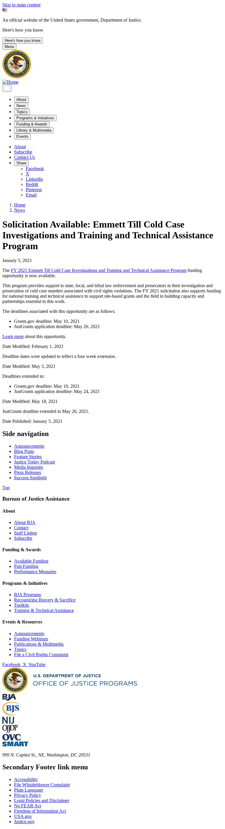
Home (19, 204)
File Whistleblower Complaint (42, 784)
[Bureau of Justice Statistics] (11, 713)
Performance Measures (35, 571)
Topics (20, 649)
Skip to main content (21, 4)
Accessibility (26, 779)
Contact (21, 527)
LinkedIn (34, 179)
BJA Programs (27, 594)
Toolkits (21, 605)
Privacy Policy (27, 795)
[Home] (10, 82)
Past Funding (26, 566)
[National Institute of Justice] (8, 722)
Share (21, 163)
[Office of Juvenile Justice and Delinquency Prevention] (10, 731)
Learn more (13, 336)
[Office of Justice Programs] (16, 76)
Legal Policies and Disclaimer (41, 800)
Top (6, 487)
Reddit (32, 184)
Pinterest (34, 189)
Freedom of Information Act (40, 811)
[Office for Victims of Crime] (11, 738)
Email (31, 194)
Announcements (29, 633)
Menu (9, 46)
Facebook (35, 168)
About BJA (24, 522)
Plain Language (28, 789)
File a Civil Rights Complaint (41, 654)
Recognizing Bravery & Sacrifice (45, 599)
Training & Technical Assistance (44, 610)
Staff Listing (25, 532)
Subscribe (23, 151)
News (19, 210)
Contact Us (24, 157)
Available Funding (31, 561)
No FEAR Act (27, 805)
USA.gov (23, 816)
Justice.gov (24, 821)
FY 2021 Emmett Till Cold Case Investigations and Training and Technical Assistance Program (98, 270)
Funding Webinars (31, 638)
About (20, 146)
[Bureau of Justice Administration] (9, 699)
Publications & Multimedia (39, 644)
